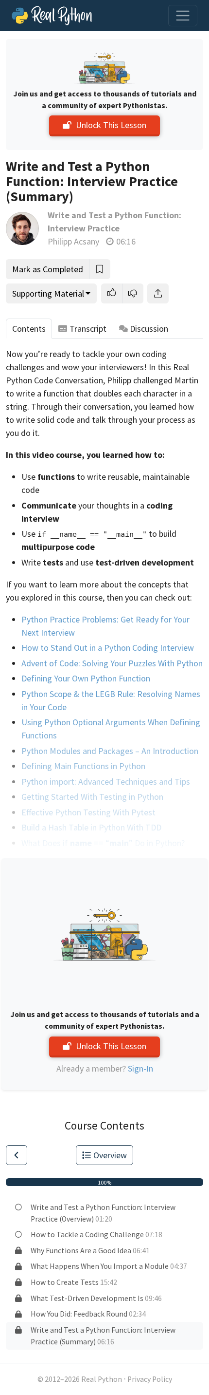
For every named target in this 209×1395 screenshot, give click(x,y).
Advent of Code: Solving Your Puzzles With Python (112, 663)
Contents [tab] (29, 328)
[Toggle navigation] (182, 15)
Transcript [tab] (88, 328)
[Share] (158, 293)
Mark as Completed (47, 269)
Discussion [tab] (149, 328)
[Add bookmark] (99, 269)
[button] (111, 293)
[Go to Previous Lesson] (16, 1155)
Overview (110, 1155)
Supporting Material (48, 293)
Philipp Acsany (73, 241)
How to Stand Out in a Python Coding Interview (107, 647)
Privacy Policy (149, 1379)
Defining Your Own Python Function (85, 678)
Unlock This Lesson (111, 125)
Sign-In (140, 1068)
